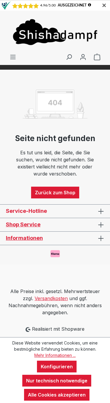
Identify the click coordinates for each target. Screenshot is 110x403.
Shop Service (23, 224)
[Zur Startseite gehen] (55, 32)
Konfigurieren (57, 366)
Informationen (24, 238)
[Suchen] (69, 57)
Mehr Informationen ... (55, 355)
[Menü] (13, 57)
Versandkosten (51, 298)
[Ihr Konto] (83, 57)
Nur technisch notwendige (56, 381)
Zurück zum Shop (55, 192)
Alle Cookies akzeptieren (57, 395)
